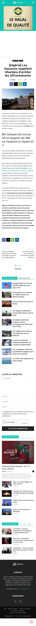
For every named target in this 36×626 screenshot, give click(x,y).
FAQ (5, 609)
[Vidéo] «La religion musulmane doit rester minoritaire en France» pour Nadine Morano (9, 254)
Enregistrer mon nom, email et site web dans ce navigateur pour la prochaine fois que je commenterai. (18, 414)
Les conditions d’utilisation (17, 611)
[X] (16, 84)
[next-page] (6, 368)
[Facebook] (11, 84)
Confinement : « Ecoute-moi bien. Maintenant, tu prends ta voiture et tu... (23, 550)
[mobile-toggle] (3, 2)
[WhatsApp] (20, 84)
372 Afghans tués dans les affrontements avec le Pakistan (22, 333)
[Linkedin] (25, 84)
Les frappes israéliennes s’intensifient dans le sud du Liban (22, 313)
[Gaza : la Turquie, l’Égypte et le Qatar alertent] (7, 484)
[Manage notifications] (31, 621)
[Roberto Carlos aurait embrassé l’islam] (7, 502)
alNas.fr (13, 616)
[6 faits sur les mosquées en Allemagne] (7, 511)
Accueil (4, 57)
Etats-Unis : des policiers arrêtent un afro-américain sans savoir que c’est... (23, 540)
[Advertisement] (18, 43)
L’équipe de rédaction (24, 609)
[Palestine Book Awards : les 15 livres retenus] (18, 452)
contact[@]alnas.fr (23, 589)
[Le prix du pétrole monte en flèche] (7, 304)
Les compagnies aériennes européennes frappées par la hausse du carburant (23, 351)
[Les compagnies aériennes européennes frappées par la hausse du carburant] (7, 351)
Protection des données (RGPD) (18, 613)
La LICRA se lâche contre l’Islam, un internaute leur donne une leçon (27, 254)
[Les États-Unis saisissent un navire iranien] (7, 361)
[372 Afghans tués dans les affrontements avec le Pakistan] (7, 333)
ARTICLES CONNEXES (9, 278)
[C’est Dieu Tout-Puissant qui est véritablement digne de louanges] (7, 493)
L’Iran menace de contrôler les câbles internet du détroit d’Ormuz (22, 294)
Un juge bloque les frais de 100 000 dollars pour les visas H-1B (22, 285)
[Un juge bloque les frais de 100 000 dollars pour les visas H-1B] (7, 285)
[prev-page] (3, 368)
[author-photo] (18, 265)
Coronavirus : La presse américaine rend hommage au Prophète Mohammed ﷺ (22, 530)
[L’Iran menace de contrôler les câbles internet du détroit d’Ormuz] (7, 294)
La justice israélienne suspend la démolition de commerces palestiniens (21, 342)
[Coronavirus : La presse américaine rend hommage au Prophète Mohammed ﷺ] (7, 531)
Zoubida (13, 79)
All (25, 524)
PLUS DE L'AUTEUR (24, 278)
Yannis (3, 471)
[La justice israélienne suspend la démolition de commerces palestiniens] (7, 342)
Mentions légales (12, 609)
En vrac (17, 57)
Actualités (10, 57)
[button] (33, 2)
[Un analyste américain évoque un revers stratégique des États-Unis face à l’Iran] (7, 322)
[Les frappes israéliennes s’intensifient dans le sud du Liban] (7, 313)
